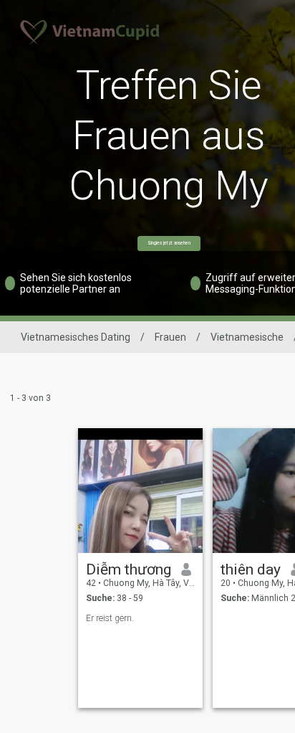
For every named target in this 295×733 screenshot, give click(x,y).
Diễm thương (128, 569)
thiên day (251, 569)
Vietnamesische (247, 337)
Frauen (170, 337)
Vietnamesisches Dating (75, 337)
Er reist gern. (110, 618)
